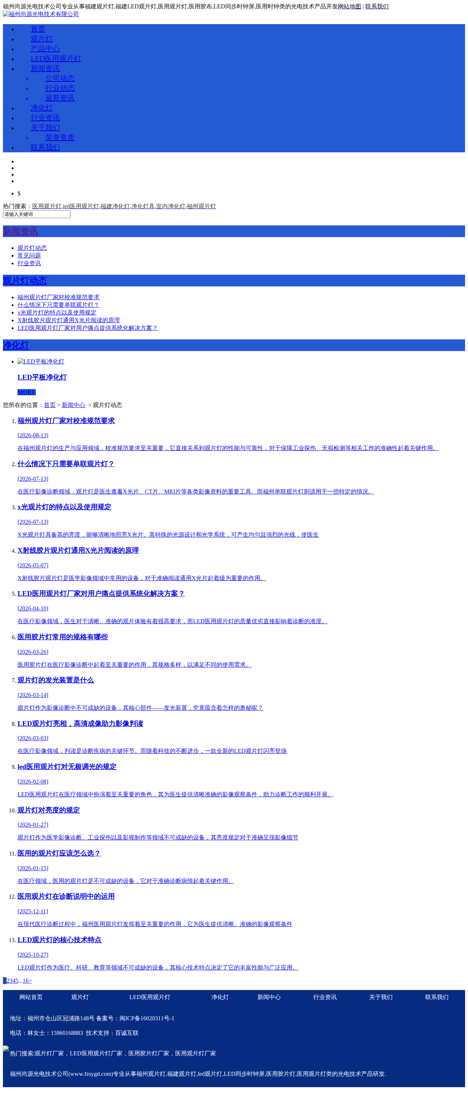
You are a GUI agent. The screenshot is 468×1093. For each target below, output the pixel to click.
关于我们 (45, 127)
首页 (38, 29)
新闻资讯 (45, 68)
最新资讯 (60, 98)
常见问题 (29, 255)
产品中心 (45, 49)
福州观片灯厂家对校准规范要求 (58, 297)
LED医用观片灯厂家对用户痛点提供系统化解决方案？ (88, 328)
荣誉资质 (60, 137)
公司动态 (60, 78)
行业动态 (60, 88)
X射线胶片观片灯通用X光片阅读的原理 (69, 320)
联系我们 (45, 147)
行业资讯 (45, 118)
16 (26, 981)
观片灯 (42, 39)
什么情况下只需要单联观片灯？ (58, 305)
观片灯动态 (32, 248)
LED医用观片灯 (56, 58)
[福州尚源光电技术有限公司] (41, 14)
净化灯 (42, 108)
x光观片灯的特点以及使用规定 (57, 312)
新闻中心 (73, 405)
